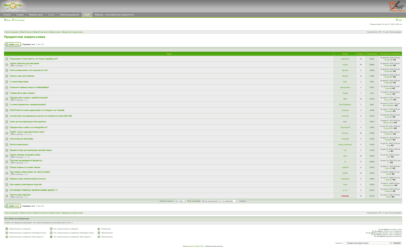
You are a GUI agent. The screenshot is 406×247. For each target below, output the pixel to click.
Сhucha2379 (345, 127)
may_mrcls (388, 100)
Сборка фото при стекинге (22, 93)
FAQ (400, 20)
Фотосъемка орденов (20, 195)
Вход (8, 20)
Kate (345, 82)
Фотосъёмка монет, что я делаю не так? (29, 70)
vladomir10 (345, 59)
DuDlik (345, 173)
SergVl (388, 197)
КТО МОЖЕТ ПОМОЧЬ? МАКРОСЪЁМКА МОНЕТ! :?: (34, 190)
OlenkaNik (388, 60)
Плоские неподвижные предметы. (26, 160)
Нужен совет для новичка (22, 76)
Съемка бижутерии (19, 82)
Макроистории (36, 14)
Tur (345, 150)
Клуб (87, 14)
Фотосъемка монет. (19, 144)
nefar (345, 156)
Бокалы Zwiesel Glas (196, 246)
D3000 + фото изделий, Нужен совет (27, 132)
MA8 (345, 99)
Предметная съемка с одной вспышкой (28, 98)
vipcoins (345, 70)
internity (345, 196)
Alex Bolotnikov (345, 104)
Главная (7, 14)
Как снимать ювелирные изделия (26, 184)
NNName (388, 191)
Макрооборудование (69, 14)
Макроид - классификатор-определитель (114, 14)
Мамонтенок (388, 123)
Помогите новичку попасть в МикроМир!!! (29, 87)
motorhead (345, 179)
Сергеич (388, 94)
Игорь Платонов (345, 144)
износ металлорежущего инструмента (28, 122)
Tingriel (345, 93)
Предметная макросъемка (72, 32)
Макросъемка (54, 32)
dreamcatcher (388, 185)
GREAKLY (389, 134)
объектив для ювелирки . (22, 139)
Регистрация (19, 20)
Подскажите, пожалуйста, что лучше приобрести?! (34, 59)
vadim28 (345, 167)
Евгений (388, 88)
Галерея (20, 14)
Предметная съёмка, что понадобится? (28, 127)
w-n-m (345, 190)
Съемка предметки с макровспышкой (28, 104)
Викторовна (345, 87)
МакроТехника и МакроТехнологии (34, 32)
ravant (345, 65)
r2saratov (345, 110)
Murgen (345, 76)
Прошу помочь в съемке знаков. (25, 167)
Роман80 (345, 139)
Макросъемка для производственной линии (31, 150)
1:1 (345, 162)
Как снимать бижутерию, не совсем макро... (30, 172)
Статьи (51, 14)
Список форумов (11, 32)
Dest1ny (345, 133)
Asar (388, 145)
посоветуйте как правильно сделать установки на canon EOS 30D (41, 116)
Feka (345, 184)
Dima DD (388, 168)
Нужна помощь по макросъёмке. (25, 155)
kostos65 (345, 116)
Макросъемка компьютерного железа (28, 179)
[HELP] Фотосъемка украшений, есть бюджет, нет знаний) (37, 110)
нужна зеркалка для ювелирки (24, 63)
